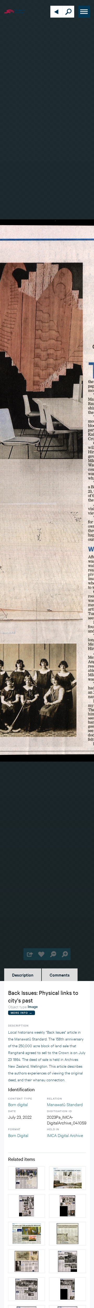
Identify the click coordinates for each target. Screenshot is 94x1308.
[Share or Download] (29, 954)
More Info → (21, 1013)
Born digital (18, 1104)
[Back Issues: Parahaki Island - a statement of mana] (67, 1178)
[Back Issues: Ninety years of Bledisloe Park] (67, 1261)
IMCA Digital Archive (65, 1135)
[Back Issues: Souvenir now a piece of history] (67, 1206)
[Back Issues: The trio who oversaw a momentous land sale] (26, 1178)
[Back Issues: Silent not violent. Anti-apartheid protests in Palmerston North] (26, 1289)
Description (22, 975)
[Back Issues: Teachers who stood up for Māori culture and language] (67, 1289)
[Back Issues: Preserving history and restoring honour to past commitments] (67, 1233)
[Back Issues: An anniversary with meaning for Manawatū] (26, 1233)
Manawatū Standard (65, 1104)
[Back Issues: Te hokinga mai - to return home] (26, 1206)
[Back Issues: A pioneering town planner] (26, 1261)
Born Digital (18, 1135)
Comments (60, 975)
